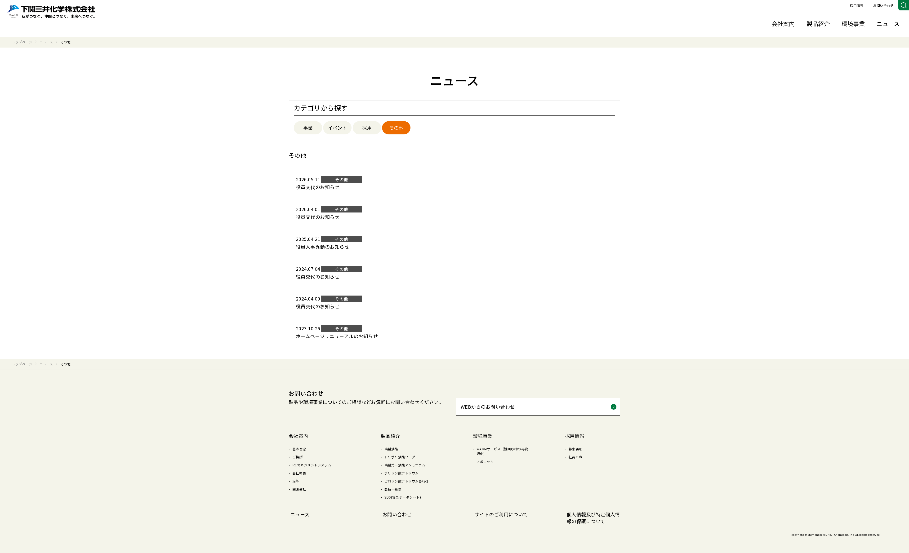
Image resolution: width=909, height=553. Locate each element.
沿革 (295, 481)
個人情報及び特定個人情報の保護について (593, 518)
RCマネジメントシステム (311, 465)
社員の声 (575, 457)
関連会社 (299, 489)
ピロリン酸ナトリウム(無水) (406, 481)
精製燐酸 (391, 449)
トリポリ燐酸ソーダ (399, 457)
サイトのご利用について (501, 514)
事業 (308, 127)
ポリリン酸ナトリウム (401, 473)
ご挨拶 (297, 457)
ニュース (888, 23)
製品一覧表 (392, 489)
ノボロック (485, 461)
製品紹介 (818, 23)
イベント (337, 127)
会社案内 (783, 23)
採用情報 (857, 5)
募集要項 (575, 449)
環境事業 (853, 23)
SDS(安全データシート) (402, 497)
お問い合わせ (883, 5)
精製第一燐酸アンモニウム (404, 465)
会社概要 (299, 473)
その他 (396, 127)
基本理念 (299, 449)
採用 (367, 127)
